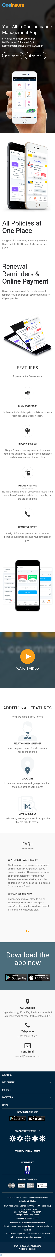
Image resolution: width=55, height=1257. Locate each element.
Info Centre (8, 1082)
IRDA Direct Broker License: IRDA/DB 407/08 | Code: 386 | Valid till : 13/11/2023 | (27, 1209)
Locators (7, 1097)
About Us (7, 1075)
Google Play (14, 55)
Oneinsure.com (13, 1198)
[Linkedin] (35, 1138)
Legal (5, 1105)
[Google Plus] (27, 1138)
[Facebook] (13, 1138)
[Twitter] (20, 1138)
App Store (37, 55)
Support (6, 1090)
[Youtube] (42, 1138)
